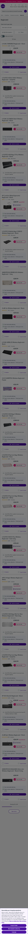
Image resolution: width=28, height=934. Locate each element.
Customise (14, 932)
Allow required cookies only (14, 928)
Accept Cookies (14, 925)
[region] (14, 921)
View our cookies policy (14, 921)
